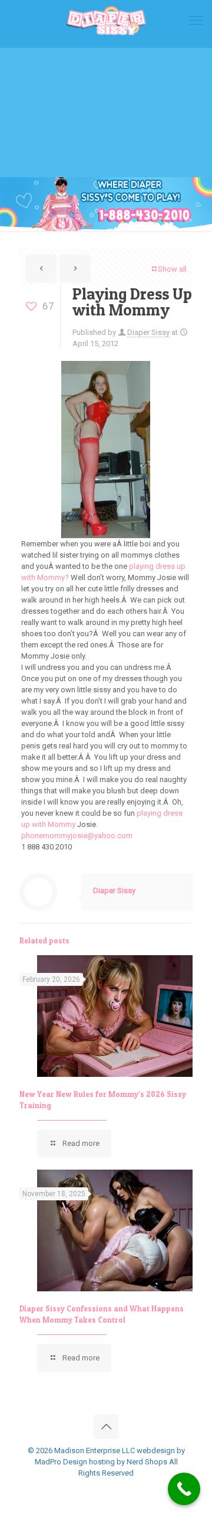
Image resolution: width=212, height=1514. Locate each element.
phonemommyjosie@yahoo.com (76, 835)
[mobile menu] (196, 21)
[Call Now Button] (184, 1489)
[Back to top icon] (106, 1426)
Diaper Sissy (148, 332)
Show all (172, 269)
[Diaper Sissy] (106, 20)
